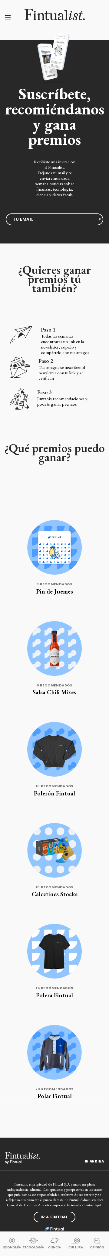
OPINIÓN (97, 1247)
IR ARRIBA (94, 1161)
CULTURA (75, 1247)
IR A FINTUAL (54, 1217)
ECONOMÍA (12, 1247)
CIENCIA (54, 1247)
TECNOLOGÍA (33, 1247)
